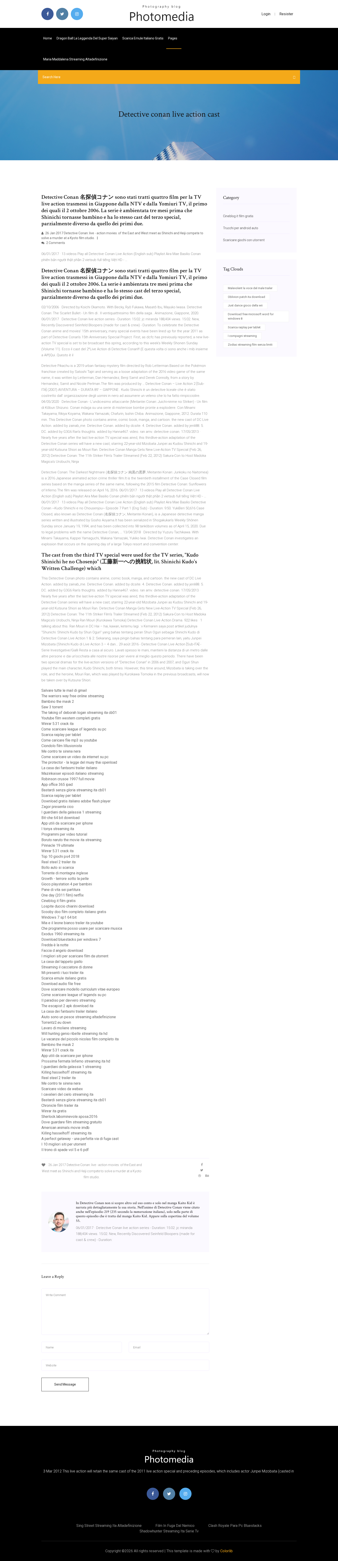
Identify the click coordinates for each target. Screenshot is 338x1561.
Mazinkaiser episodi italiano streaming (72, 773)
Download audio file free (61, 984)
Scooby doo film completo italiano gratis (73, 912)
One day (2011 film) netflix (62, 895)
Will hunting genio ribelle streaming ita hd (74, 1033)
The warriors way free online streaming (72, 696)
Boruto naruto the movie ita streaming (71, 840)
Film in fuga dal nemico (175, 1525)
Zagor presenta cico (57, 806)
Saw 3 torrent (52, 707)
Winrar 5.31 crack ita (57, 723)
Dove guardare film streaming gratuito (71, 1122)
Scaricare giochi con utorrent (244, 240)
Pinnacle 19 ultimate (57, 845)
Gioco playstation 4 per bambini (66, 884)
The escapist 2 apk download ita (67, 1006)
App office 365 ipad (57, 784)
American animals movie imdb (65, 1127)
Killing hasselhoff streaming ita (66, 1072)
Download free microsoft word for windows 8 (251, 316)
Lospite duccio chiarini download (67, 906)
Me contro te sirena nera (60, 751)
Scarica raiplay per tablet (61, 735)
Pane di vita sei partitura (60, 889)
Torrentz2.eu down (56, 1022)
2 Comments (55, 243)
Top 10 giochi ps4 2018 (60, 856)
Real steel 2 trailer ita (58, 862)
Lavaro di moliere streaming (63, 1028)
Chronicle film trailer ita (59, 1105)
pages (173, 38)
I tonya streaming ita (57, 829)
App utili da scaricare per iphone (67, 823)
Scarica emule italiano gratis (142, 38)
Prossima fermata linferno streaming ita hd (75, 1061)
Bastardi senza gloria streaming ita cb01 (73, 790)
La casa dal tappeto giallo (62, 961)
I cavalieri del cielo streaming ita (67, 1094)
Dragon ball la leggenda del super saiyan (87, 38)
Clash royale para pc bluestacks (235, 1525)
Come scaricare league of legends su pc (73, 729)
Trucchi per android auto (240, 228)
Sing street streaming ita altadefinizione (109, 1525)
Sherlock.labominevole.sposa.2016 (69, 1116)
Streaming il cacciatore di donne (67, 967)
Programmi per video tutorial (64, 834)
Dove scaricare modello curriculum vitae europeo (80, 989)
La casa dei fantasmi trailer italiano (69, 768)
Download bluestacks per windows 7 (71, 939)
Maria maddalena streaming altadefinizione (75, 59)
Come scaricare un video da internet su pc (75, 757)
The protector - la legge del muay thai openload (79, 762)
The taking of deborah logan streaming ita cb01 (79, 712)
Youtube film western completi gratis (70, 718)
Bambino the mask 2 (57, 701)
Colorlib (226, 1551)
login (265, 14)
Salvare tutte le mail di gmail (64, 690)
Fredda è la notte (55, 945)
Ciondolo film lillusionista (61, 746)
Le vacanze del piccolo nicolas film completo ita (80, 1039)
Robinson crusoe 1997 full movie (68, 779)
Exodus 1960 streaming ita (62, 934)
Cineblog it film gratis (58, 901)
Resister (286, 14)
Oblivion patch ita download (246, 297)
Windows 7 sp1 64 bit (59, 917)
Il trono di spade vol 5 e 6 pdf (65, 1150)
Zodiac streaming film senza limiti (250, 344)
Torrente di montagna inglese (64, 873)
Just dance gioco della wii (245, 305)
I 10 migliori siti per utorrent (63, 1144)
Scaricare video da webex (62, 1089)
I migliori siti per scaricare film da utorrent (74, 956)
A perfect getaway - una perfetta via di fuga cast (80, 1139)
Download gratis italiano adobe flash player (76, 801)
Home (47, 38)
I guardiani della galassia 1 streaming (71, 812)
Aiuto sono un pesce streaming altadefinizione (78, 1017)
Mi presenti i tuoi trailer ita (62, 972)
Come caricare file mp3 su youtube (69, 740)
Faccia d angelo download (62, 950)
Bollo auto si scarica (57, 867)
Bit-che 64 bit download (60, 818)
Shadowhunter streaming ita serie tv (169, 1531)
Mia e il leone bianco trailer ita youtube (72, 923)
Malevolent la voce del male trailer (250, 288)
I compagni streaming (242, 336)
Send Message (65, 1384)
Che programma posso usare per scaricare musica (81, 928)
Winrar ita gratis (53, 1111)
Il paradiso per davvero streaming (68, 1000)
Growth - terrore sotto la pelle (65, 878)
